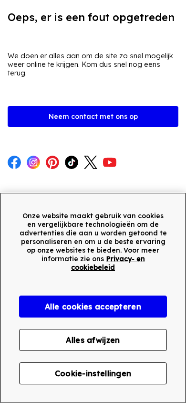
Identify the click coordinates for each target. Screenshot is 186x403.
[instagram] (33, 163)
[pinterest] (52, 163)
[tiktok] (71, 163)
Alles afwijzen (93, 340)
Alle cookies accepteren (93, 306)
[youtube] (109, 163)
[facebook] (14, 163)
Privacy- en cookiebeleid (108, 263)
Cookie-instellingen (93, 373)
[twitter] (90, 163)
